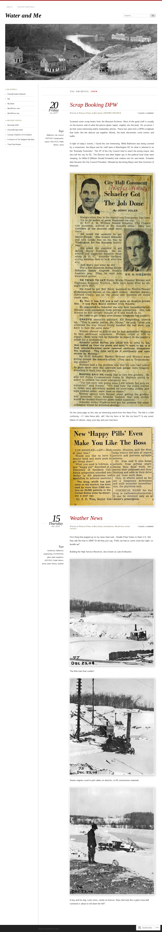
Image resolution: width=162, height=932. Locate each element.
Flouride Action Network (16, 94)
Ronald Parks (85, 113)
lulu (8, 99)
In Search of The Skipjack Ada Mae (20, 139)
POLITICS (116, 113)
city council (59, 135)
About (10, 7)
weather (61, 564)
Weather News (86, 518)
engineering (108, 526)
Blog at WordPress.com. (49, 929)
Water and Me (23, 15)
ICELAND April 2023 (15, 130)
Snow (61, 145)
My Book (10, 104)
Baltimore (98, 113)
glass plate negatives (55, 557)
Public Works (58, 560)
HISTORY (107, 113)
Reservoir (119, 526)
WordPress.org (13, 113)
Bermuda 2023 (13, 125)
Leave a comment (146, 113)
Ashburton (51, 551)
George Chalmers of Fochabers (19, 135)
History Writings (25, 7)
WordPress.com (13, 108)
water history (52, 564)
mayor (47, 142)
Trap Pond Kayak (14, 144)
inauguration (58, 138)
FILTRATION (58, 554)
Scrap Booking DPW (93, 104)
